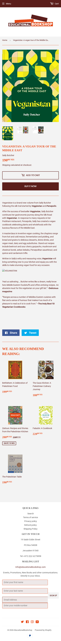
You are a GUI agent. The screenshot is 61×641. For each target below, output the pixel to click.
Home (4, 40)
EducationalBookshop (23, 630)
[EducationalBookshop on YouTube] (37, 622)
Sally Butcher (8, 155)
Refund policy (30, 525)
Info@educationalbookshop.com (30, 567)
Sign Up (53, 595)
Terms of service (30, 517)
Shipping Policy (30, 529)
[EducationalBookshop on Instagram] (32, 622)
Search (30, 513)
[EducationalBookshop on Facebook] (27, 622)
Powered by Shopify (43, 630)
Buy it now (30, 186)
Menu (8, 3)
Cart (56, 3)
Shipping (6, 165)
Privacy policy (30, 521)
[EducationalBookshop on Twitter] (22, 622)
